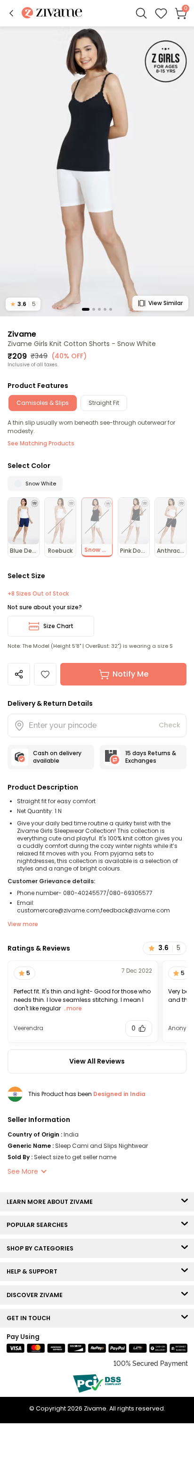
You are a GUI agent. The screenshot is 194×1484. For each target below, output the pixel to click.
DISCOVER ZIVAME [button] (37, 1295)
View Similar (165, 303)
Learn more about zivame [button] (52, 1202)
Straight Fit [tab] (104, 403)
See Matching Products (41, 443)
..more (72, 1008)
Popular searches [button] (39, 1225)
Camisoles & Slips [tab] (42, 403)
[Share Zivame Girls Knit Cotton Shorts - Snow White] (19, 674)
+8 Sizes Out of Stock (38, 593)
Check (169, 725)
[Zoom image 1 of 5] (97, 170)
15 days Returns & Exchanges (150, 757)
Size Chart (58, 626)
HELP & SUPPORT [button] (34, 1271)
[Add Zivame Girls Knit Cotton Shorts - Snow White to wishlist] (45, 674)
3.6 (23, 304)
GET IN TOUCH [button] (31, 1318)
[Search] (141, 13)
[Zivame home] (52, 13)
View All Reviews (97, 1061)
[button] (11, 13)
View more (23, 924)
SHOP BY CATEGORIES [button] (42, 1248)
